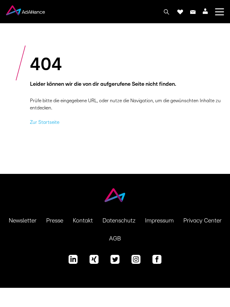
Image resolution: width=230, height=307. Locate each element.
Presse (54, 221)
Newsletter (23, 221)
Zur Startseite (44, 122)
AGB (115, 239)
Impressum (159, 221)
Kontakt (83, 221)
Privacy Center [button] (202, 221)
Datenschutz (118, 221)
